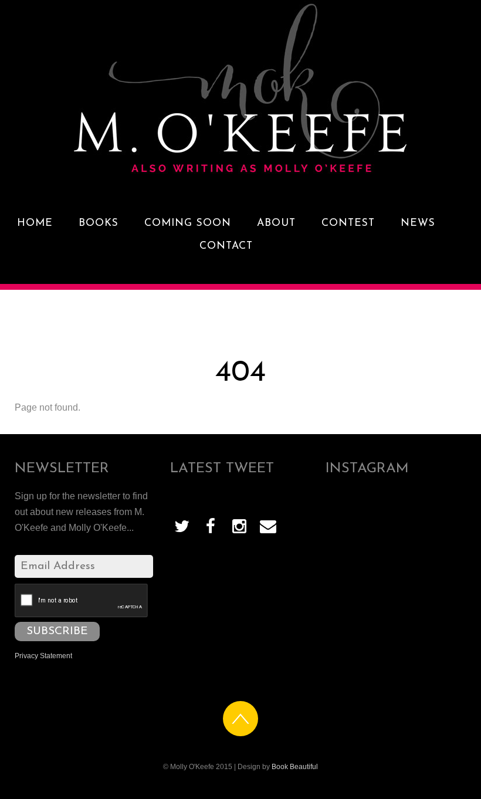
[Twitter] (182, 525)
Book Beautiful (295, 767)
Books (98, 223)
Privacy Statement (43, 656)
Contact (226, 246)
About (276, 223)
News (418, 223)
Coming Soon (187, 223)
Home (35, 223)
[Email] (268, 525)
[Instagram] (239, 525)
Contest (348, 223)
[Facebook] (210, 525)
